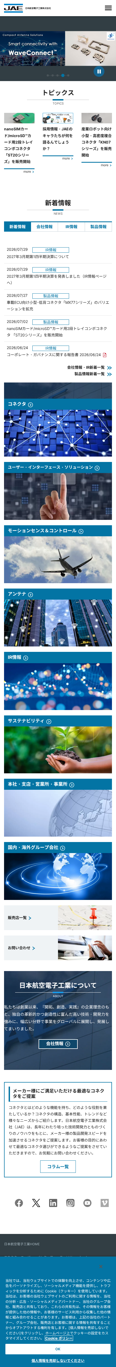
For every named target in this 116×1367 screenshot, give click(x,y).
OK (57, 1349)
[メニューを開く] (108, 8)
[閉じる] (101, 1266)
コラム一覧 (58, 1166)
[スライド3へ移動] (57, 75)
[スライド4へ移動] (62, 75)
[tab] (17, 226)
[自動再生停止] (99, 71)
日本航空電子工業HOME (22, 1244)
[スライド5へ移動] (67, 75)
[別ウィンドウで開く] (19, 1202)
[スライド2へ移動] (53, 75)
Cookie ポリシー (59, 1338)
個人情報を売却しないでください (58, 1360)
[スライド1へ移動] (48, 75)
